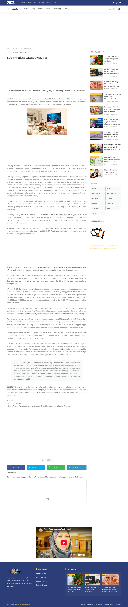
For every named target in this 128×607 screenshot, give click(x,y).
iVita (91, 81)
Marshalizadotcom (24, 604)
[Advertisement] (64, 30)
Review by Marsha (43, 581)
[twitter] (113, 3)
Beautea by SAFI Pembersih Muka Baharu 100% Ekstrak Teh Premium (112, 159)
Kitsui (91, 169)
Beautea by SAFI (94, 157)
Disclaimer (118, 604)
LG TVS (49, 460)
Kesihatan (95, 198)
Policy (34, 2)
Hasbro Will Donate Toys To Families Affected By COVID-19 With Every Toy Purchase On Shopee (112, 121)
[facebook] (109, 3)
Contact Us (99, 604)
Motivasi (94, 203)
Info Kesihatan (111, 193)
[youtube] (120, 3)
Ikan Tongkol (93, 56)
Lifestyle (109, 198)
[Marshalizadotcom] (15, 9)
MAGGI (92, 144)
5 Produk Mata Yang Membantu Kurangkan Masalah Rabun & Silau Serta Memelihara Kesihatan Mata (112, 84)
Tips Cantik (95, 208)
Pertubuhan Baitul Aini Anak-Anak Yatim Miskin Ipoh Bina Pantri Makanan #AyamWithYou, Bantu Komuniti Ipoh (112, 109)
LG (13, 48)
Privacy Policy (108, 604)
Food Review (41, 574)
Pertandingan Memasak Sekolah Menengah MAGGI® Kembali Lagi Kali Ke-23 (112, 147)
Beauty (66, 9)
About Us (90, 604)
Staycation (110, 203)
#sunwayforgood (94, 132)
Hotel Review (41, 577)
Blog (33, 9)
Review (48, 9)
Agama (94, 188)
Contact (55, 2)
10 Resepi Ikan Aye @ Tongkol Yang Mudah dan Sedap (111, 58)
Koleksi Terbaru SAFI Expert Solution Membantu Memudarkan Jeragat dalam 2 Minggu (112, 71)
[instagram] (116, 3)
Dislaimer (41, 2)
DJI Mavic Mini (96, 193)
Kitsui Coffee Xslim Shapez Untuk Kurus (111, 171)
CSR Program (93, 119)
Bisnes (109, 188)
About (29, 2)
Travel (40, 9)
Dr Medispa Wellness (95, 94)
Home (23, 2)
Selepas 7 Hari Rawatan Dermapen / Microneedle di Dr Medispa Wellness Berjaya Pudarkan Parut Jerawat (112, 96)
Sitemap (48, 2)
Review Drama (41, 585)
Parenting (57, 9)
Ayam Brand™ (94, 106)
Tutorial (94, 213)
